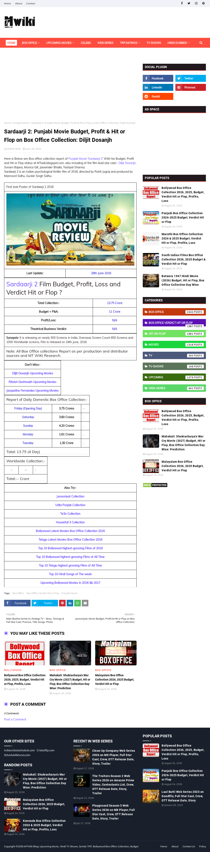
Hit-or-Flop (171, 333)
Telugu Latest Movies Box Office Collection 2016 (70, 539)
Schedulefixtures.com (17, 755)
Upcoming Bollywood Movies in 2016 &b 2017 (70, 583)
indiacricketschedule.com (19, 750)
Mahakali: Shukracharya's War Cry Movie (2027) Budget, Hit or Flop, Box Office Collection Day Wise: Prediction (70, 682)
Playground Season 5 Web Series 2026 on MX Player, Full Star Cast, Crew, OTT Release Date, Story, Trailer (113, 812)
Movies (171, 344)
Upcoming (171, 377)
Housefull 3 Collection (70, 522)
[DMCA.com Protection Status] (155, 486)
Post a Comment (15, 719)
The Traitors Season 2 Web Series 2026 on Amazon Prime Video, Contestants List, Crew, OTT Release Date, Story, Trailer (113, 784)
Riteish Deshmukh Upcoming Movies (32, 382)
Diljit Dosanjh (127, 163)
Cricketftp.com (45, 750)
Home (7, 3)
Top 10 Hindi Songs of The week (70, 574)
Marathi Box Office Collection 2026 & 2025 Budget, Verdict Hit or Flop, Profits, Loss (182, 238)
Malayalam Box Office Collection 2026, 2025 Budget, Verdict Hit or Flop (114, 680)
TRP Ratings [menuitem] (128, 42)
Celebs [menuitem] (86, 42)
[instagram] (196, 3)
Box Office (18, 593)
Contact (30, 3)
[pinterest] (203, 3)
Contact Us (189, 846)
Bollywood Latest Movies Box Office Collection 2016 (70, 531)
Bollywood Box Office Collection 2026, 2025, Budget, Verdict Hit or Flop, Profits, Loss (25, 680)
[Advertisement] (70, 92)
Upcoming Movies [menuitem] (59, 42)
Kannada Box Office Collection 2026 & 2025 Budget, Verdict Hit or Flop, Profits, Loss (44, 825)
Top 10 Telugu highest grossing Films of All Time (70, 565)
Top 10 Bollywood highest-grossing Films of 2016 (70, 548)
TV (171, 355)
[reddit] (158, 96)
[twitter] (189, 3)
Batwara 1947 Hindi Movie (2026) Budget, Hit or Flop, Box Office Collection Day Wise (183, 280)
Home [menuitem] (11, 42)
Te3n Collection (70, 514)
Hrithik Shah (14, 148)
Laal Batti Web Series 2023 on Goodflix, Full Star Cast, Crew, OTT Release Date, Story (183, 796)
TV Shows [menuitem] (154, 42)
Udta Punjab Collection (70, 505)
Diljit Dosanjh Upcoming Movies (32, 373)
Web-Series (171, 388)
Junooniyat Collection (70, 496)
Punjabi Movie (21, 122)
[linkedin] (158, 87)
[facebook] (181, 3)
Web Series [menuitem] (105, 42)
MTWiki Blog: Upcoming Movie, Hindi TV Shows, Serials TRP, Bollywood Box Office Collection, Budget (81, 846)
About (18, 3)
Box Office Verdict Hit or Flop (43, 593)
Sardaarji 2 (95, 159)
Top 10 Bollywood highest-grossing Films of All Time (70, 557)
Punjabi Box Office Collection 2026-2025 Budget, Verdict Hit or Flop (183, 217)
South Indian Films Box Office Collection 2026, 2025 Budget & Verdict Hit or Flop (183, 259)
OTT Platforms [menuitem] (18, 52)
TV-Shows (171, 366)
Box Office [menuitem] (29, 42)
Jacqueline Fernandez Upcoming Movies (32, 390)
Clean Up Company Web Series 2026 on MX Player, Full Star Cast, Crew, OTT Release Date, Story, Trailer (113, 757)
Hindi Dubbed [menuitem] (177, 42)
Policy (202, 846)
